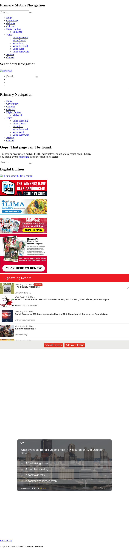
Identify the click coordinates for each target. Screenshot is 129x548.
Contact (10, 57)
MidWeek (17, 31)
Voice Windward (21, 51)
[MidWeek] (6, 70)
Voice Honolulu (20, 37)
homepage (24, 156)
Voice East (18, 43)
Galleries (10, 23)
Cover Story (12, 20)
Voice (9, 34)
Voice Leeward (20, 46)
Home (9, 17)
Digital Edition (13, 29)
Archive (10, 54)
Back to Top (6, 540)
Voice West (18, 48)
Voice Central (19, 40)
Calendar (10, 26)
